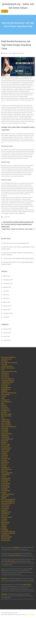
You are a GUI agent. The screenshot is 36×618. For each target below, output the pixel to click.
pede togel (4, 465)
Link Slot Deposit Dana (7, 439)
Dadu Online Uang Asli (14, 555)
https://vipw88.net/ (6, 425)
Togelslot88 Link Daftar (7, 382)
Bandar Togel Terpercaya (8, 368)
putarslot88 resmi (6, 387)
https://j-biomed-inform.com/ (9, 371)
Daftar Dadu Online (6, 469)
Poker (2, 369)
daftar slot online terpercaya (8, 393)
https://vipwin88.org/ (6, 433)
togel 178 (3, 405)
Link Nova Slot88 (5, 478)
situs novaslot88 (5, 423)
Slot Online (6, 336)
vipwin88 (3, 497)
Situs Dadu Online (9, 561)
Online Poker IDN (5, 449)
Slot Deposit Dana (6, 512)
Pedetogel (16, 547)
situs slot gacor (5, 506)
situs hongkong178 (6, 401)
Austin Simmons (19, 53)
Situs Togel (4, 364)
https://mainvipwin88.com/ (8, 499)
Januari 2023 (7, 309)
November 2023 (8, 283)
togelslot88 (4, 510)
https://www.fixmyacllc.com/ (8, 426)
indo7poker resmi (5, 384)
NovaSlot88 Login (5, 480)
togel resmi (4, 521)
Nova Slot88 (4, 481)
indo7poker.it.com (6, 410)
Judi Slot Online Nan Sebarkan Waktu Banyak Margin (18, 258)
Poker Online (7, 333)
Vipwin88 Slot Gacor (6, 359)
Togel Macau (4, 455)
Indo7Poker (4, 412)
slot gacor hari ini (5, 540)
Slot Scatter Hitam (6, 416)
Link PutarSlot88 (5, 483)
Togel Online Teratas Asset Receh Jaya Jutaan (17, 229)
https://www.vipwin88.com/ (8, 357)
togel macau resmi (6, 448)
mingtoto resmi (5, 419)
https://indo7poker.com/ (7, 378)
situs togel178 (5, 373)
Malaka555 (4, 442)
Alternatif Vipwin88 (6, 537)
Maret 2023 (6, 302)
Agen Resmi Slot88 (6, 414)
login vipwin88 (5, 496)
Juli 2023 (6, 291)
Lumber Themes (30, 614)
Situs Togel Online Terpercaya (9, 362)
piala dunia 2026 (5, 538)
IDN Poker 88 (4, 441)
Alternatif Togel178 (6, 517)
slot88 (3, 398)
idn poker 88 (4, 385)
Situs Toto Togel (5, 444)
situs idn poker (5, 451)
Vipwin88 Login (5, 513)
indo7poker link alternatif (7, 380)
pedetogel (4, 526)
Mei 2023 (6, 295)
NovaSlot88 (4, 489)
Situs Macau (4, 361)
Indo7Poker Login (5, 458)
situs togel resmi (5, 505)
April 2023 (6, 298)
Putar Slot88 (4, 428)
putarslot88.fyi (5, 485)
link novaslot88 (5, 446)
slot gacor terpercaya (6, 366)
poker (2, 403)
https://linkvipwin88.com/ (8, 501)
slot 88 (20, 77)
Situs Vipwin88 (5, 437)
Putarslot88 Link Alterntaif (8, 533)
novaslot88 (4, 519)
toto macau (4, 515)
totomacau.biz (5, 508)
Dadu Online (4, 464)
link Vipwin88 (4, 529)
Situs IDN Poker (5, 462)
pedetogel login (5, 522)
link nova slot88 (5, 394)
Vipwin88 (3, 492)
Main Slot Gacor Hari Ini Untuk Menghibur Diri (16, 243)
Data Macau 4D (5, 467)
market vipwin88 (5, 421)
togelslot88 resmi (5, 389)
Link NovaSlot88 (5, 487)
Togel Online (6, 217)
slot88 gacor (4, 391)
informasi (3, 396)
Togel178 (3, 476)
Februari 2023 (7, 306)
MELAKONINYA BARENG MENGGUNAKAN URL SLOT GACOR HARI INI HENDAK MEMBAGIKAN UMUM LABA (17, 224)
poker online (4, 457)
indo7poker (4, 460)
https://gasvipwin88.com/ (8, 503)
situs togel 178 (5, 400)
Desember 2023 (8, 280)
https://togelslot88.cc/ (7, 473)
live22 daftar (4, 407)
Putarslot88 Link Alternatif (8, 531)
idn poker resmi (5, 409)
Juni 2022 (6, 317)
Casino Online (7, 329)
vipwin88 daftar (5, 474)
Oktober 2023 (7, 287)
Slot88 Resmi (4, 435)
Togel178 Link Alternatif (7, 494)
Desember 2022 (8, 313)
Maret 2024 (6, 276)
